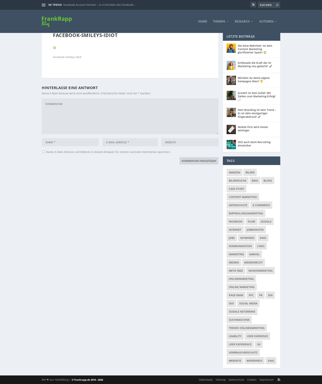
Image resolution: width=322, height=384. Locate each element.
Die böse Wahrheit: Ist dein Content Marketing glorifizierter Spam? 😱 (255, 49)
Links (261, 246)
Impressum (266, 379)
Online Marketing (242, 287)
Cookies (252, 379)
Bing (255, 180)
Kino (263, 238)
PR (261, 295)
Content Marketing (243, 197)
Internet (235, 229)
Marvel (254, 254)
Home (202, 21)
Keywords (247, 238)
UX (259, 344)
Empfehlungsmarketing (246, 213)
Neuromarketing (260, 270)
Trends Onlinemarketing (247, 328)
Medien (234, 262)
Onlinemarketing (241, 279)
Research (242, 21)
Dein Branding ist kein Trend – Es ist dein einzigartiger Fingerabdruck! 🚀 (257, 113)
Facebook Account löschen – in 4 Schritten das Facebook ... (99, 5)
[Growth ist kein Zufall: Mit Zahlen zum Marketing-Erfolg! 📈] (231, 95)
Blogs (267, 180)
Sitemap (221, 379)
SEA (270, 295)
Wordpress (254, 360)
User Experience (240, 344)
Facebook (235, 221)
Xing (271, 360)
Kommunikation (240, 246)
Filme (251, 221)
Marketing (236, 254)
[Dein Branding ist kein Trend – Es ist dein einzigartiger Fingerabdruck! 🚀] (231, 112)
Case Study (236, 189)
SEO (231, 303)
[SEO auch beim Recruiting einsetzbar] (231, 144)
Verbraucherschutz (243, 352)
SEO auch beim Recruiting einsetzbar (254, 143)
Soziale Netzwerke (242, 311)
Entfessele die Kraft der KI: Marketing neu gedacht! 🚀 (255, 64)
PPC (251, 295)
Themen (219, 21)
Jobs (232, 238)
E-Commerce (261, 205)
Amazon (234, 172)
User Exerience (257, 336)
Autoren (266, 21)
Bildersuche (237, 180)
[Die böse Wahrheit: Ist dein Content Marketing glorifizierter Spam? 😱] (231, 48)
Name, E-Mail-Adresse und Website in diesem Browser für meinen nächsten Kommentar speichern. (108, 152)
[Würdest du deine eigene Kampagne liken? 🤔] (231, 80)
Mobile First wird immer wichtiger (253, 128)
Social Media (248, 303)
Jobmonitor (255, 229)
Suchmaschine (239, 319)
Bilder (250, 172)
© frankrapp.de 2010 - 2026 (87, 379)
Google (266, 221)
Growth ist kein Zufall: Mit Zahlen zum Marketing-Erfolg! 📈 (256, 96)
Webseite (235, 360)
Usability (235, 336)
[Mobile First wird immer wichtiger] (231, 129)
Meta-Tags (236, 270)
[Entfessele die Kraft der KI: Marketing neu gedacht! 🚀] (231, 65)
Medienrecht (253, 262)
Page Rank (236, 295)
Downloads (206, 379)
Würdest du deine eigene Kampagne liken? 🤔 (254, 79)
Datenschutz (238, 205)
